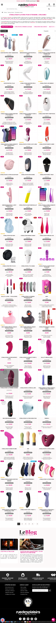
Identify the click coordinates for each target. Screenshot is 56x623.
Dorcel (18, 19)
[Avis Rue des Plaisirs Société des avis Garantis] (28, 602)
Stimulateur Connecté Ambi (9, 448)
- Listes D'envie (23, 588)
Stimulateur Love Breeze (46, 83)
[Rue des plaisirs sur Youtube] (28, 619)
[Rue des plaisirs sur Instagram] (32, 619)
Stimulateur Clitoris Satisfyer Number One (46, 53)
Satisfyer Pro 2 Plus (9, 83)
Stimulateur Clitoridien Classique (23, 26)
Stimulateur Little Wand (28, 266)
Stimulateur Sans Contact (40, 26)
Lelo (10, 19)
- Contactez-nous (23, 594)
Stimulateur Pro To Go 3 (9, 266)
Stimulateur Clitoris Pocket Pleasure (47, 266)
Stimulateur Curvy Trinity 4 (28, 509)
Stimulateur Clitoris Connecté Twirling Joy (46, 206)
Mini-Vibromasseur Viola (9, 418)
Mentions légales (53, 621)
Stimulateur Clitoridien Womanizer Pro (28, 297)
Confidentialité (34, 621)
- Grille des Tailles (24, 590)
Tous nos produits (3, 4)
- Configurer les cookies (10, 594)
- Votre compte (23, 587)
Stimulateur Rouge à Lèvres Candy (46, 327)
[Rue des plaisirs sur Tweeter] (24, 619)
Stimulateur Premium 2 (28, 479)
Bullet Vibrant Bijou (46, 357)
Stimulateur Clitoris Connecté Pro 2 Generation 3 (9, 145)
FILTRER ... (4, 31)
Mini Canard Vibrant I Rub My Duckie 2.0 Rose (9, 327)
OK (49, 590)
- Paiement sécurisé (9, 592)
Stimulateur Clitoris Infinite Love (9, 358)
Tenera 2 (47, 418)
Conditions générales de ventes (43, 621)
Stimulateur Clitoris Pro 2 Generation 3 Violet (47, 510)
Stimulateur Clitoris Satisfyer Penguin (9, 480)
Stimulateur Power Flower (46, 144)
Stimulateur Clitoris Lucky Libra (28, 144)
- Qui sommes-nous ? (9, 587)
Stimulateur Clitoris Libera (46, 448)
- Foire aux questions (24, 592)
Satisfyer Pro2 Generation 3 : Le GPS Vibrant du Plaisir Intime (31, 552)
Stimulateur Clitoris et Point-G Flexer (28, 358)
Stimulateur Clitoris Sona (47, 479)
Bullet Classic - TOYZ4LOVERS (9, 296)
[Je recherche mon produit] (49, 9)
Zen (28, 448)
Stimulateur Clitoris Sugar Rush (9, 174)
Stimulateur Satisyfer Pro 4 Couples (28, 84)
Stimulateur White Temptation (47, 113)
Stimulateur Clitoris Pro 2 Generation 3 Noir (9, 510)
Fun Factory (14, 19)
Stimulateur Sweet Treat (47, 174)
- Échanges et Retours (9, 590)
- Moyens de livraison (9, 588)
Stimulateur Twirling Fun (47, 235)
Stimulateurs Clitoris (7, 26)
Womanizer (3, 19)
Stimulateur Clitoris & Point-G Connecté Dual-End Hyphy (47, 388)
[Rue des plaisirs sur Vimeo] (36, 619)
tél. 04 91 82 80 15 (22, 579)
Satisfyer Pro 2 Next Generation (9, 52)
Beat (47, 296)
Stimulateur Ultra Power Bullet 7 (28, 206)
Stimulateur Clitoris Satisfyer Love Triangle (9, 114)
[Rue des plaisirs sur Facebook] (20, 619)
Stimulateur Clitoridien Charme (9, 387)
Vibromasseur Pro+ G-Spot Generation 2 (9, 206)
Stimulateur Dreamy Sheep (28, 235)
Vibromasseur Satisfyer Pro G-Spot (28, 53)
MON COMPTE (49, 6)
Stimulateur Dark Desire (28, 174)
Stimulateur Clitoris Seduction (28, 418)
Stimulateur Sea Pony (9, 235)
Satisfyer (7, 19)
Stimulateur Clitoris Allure (28, 387)
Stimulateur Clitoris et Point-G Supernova (28, 114)
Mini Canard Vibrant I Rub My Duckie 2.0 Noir (28, 327)
